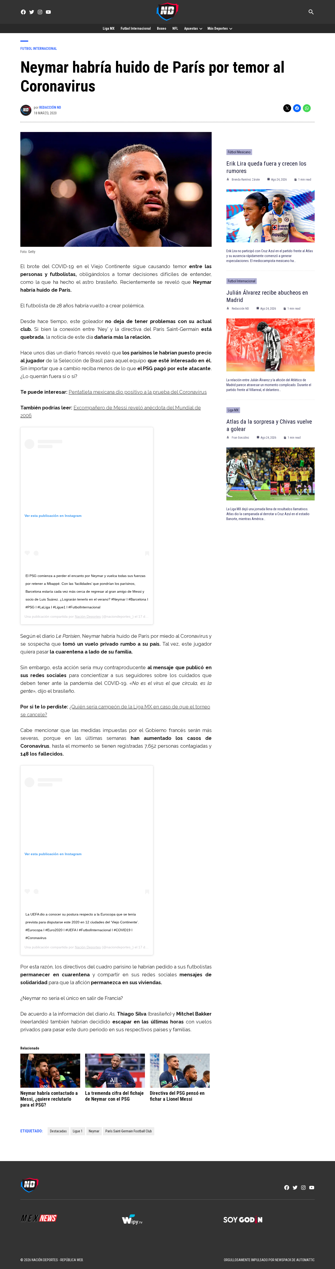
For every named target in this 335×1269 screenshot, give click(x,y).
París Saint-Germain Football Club (128, 1131)
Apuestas (191, 28)
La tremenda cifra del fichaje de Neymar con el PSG (114, 1096)
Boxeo (161, 28)
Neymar (94, 1131)
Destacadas (58, 1131)
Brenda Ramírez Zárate (246, 179)
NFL (175, 28)
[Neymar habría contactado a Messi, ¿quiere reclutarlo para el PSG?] (50, 1071)
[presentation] (201, 28)
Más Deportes (217, 28)
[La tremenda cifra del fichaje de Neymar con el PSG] (115, 1071)
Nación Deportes (88, 616)
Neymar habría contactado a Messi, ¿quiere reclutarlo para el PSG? (49, 1099)
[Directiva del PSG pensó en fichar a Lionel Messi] (180, 1071)
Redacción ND (50, 107)
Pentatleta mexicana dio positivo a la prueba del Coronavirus (138, 392)
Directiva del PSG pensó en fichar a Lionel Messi (177, 1096)
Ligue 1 (78, 1131)
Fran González (240, 437)
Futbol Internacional (136, 28)
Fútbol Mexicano (239, 152)
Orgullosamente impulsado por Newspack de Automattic (269, 1260)
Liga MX (109, 28)
